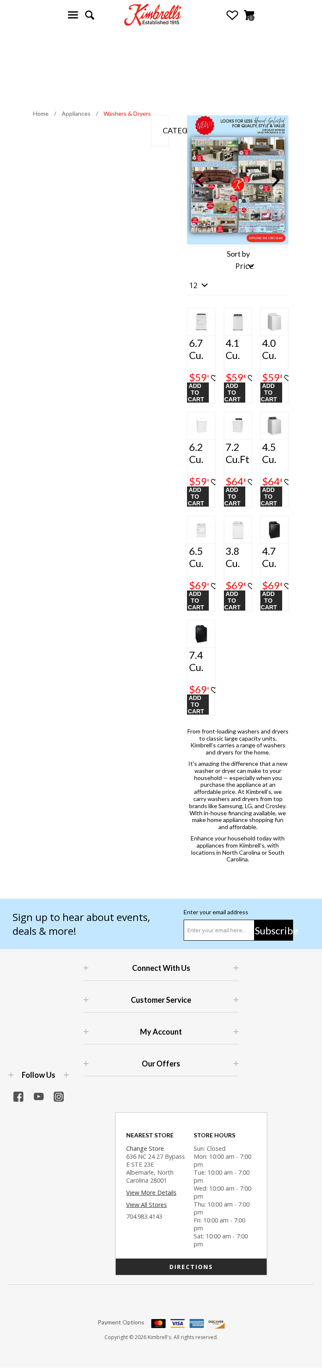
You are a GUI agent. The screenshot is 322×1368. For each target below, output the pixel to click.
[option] (237, 179)
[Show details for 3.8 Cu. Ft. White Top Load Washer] (238, 530)
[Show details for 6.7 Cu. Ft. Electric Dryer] (201, 321)
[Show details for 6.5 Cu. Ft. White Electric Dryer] (201, 530)
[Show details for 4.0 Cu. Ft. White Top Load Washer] (274, 321)
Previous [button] (199, 180)
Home (41, 113)
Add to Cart (196, 392)
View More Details (151, 1192)
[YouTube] (38, 1096)
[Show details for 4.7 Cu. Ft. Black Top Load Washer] (274, 530)
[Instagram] (58, 1096)
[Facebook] (18, 1096)
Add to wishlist (214, 378)
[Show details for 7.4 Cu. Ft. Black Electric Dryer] (201, 634)
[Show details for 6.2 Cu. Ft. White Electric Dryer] (201, 426)
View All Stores (146, 1205)
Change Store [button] (145, 1148)
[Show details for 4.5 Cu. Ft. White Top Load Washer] (274, 426)
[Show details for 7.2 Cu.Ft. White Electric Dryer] (238, 426)
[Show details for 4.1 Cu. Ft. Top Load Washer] (238, 321)
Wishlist (232, 15)
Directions (191, 1267)
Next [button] (275, 180)
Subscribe (274, 930)
